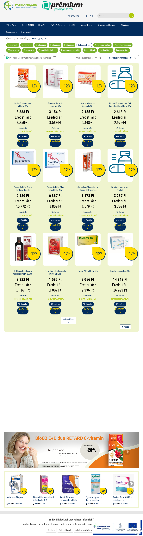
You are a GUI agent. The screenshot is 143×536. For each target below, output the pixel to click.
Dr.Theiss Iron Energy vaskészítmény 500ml (22, 272)
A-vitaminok (41, 45)
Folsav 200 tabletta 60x (88, 271)
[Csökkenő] (100, 58)
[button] (14, 450)
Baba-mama (11, 32)
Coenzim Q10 (29, 50)
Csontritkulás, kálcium (48, 50)
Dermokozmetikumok (106, 25)
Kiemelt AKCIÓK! (28, 25)
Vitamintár (125, 25)
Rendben (51, 530)
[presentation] (12, 484)
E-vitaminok (55, 45)
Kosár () (74, 16)
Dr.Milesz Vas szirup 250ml (120, 189)
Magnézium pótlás (102, 45)
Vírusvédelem (86, 25)
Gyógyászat (26, 32)
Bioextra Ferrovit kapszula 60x (55, 105)
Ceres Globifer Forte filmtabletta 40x (23, 189)
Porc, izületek (89, 50)
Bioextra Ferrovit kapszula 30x (87, 105)
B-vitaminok (69, 45)
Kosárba (23, 136)
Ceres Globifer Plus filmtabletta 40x (55, 189)
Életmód (41, 25)
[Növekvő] (96, 58)
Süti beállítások (65, 530)
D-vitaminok (26, 45)
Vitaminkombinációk (123, 45)
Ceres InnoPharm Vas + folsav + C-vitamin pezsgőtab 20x (88, 190)
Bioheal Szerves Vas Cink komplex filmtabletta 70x (120, 105)
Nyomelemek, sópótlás (70, 50)
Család (72, 25)
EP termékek (11, 25)
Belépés (89, 16)
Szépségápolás (57, 25)
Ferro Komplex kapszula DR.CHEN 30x (55, 272)
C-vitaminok (12, 45)
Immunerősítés (122, 50)
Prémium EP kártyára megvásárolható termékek (30, 58)
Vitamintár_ (22, 38)
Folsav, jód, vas (84, 45)
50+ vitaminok (13, 50)
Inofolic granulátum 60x (120, 271)
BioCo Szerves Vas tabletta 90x (22, 105)
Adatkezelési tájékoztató (85, 530)
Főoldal (9, 38)
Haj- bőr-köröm (106, 50)
